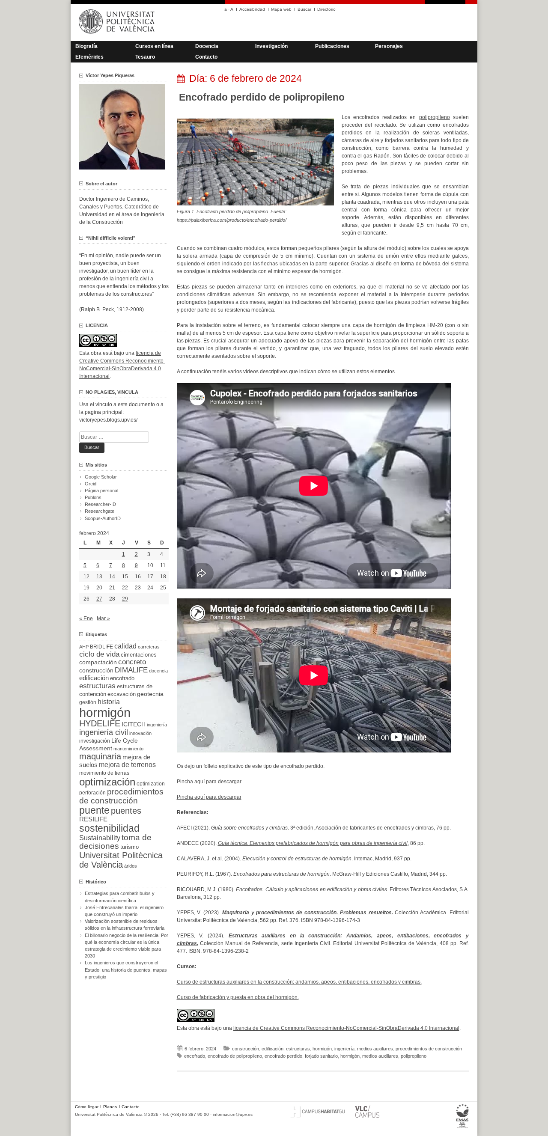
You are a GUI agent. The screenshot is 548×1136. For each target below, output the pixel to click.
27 (99, 599)
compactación (98, 662)
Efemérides (89, 57)
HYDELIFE (99, 723)
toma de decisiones (115, 842)
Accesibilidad (252, 9)
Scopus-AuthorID (103, 518)
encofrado (194, 1056)
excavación (121, 694)
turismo (129, 847)
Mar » (103, 619)
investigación (94, 741)
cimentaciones (139, 654)
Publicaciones (332, 46)
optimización (107, 782)
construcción (245, 1048)
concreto (132, 662)
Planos (110, 1106)
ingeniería (344, 1048)
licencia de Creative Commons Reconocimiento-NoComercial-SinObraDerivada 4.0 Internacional (346, 1028)
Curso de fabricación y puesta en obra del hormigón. (238, 997)
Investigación (271, 46)
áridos (130, 865)
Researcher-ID (100, 504)
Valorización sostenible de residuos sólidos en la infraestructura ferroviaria (124, 925)
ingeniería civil (103, 732)
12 (86, 577)
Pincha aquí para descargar (209, 782)
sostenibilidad (109, 828)
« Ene (86, 619)
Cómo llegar (86, 1106)
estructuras (298, 1048)
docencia (158, 670)
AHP (84, 646)
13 (99, 577)
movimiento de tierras (104, 773)
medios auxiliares (375, 1048)
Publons (93, 497)
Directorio (326, 9)
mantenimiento (128, 748)
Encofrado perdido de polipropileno (262, 97)
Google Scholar (101, 476)
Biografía (86, 46)
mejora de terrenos (127, 764)
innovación (140, 733)
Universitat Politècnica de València (121, 860)
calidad (125, 646)
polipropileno (434, 117)
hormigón (322, 1048)
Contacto (206, 57)
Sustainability (99, 838)
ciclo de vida (99, 654)
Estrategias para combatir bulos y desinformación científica (120, 897)
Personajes (389, 46)
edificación (272, 1048)
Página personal (101, 490)
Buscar (304, 9)
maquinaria (100, 756)
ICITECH (134, 724)
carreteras (149, 646)
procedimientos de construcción (429, 1048)
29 (125, 599)
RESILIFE (93, 819)
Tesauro (145, 57)
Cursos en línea (154, 46)
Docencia (206, 46)
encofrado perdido (283, 1056)
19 (86, 588)
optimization (151, 784)
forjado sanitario (321, 1056)
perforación (92, 793)
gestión (87, 702)
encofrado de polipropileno (235, 1056)
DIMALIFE (131, 670)
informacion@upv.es (233, 1114)
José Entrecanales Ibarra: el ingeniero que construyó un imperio (124, 911)
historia (109, 701)
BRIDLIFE (101, 646)
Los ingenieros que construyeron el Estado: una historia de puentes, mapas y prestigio (126, 969)
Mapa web (281, 9)
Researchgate (99, 511)
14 (112, 577)
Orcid (90, 483)
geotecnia (150, 694)
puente (94, 810)
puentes (126, 810)
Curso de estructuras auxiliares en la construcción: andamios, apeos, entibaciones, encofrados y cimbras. (299, 982)
